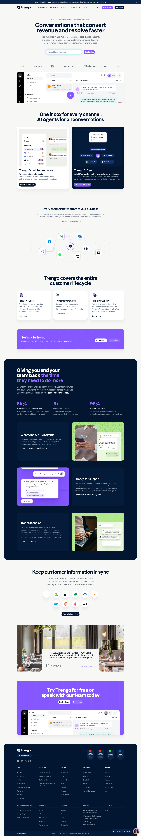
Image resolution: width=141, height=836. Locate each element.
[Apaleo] (65, 594)
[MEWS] (46, 594)
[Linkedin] (22, 761)
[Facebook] (18, 761)
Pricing (63, 7)
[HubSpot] (94, 594)
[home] (24, 7)
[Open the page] (70, 2)
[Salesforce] (56, 604)
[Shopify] (56, 594)
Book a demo (107, 7)
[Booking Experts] (75, 594)
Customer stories (74, 7)
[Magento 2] (65, 604)
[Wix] (85, 604)
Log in (98, 7)
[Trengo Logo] (24, 750)
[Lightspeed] (75, 604)
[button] (42, 7)
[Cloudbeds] (85, 594)
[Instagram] (29, 761)
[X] (25, 761)
